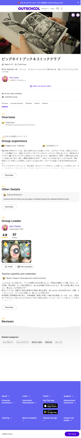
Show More (9, 175)
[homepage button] (29, 8)
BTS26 (43, 3)
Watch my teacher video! (42, 86)
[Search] (57, 8)
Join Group (72, 434)
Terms (57, 3)
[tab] (5, 103)
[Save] (78, 15)
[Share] (73, 15)
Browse (44, 8)
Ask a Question (26, 267)
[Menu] (61, 8)
